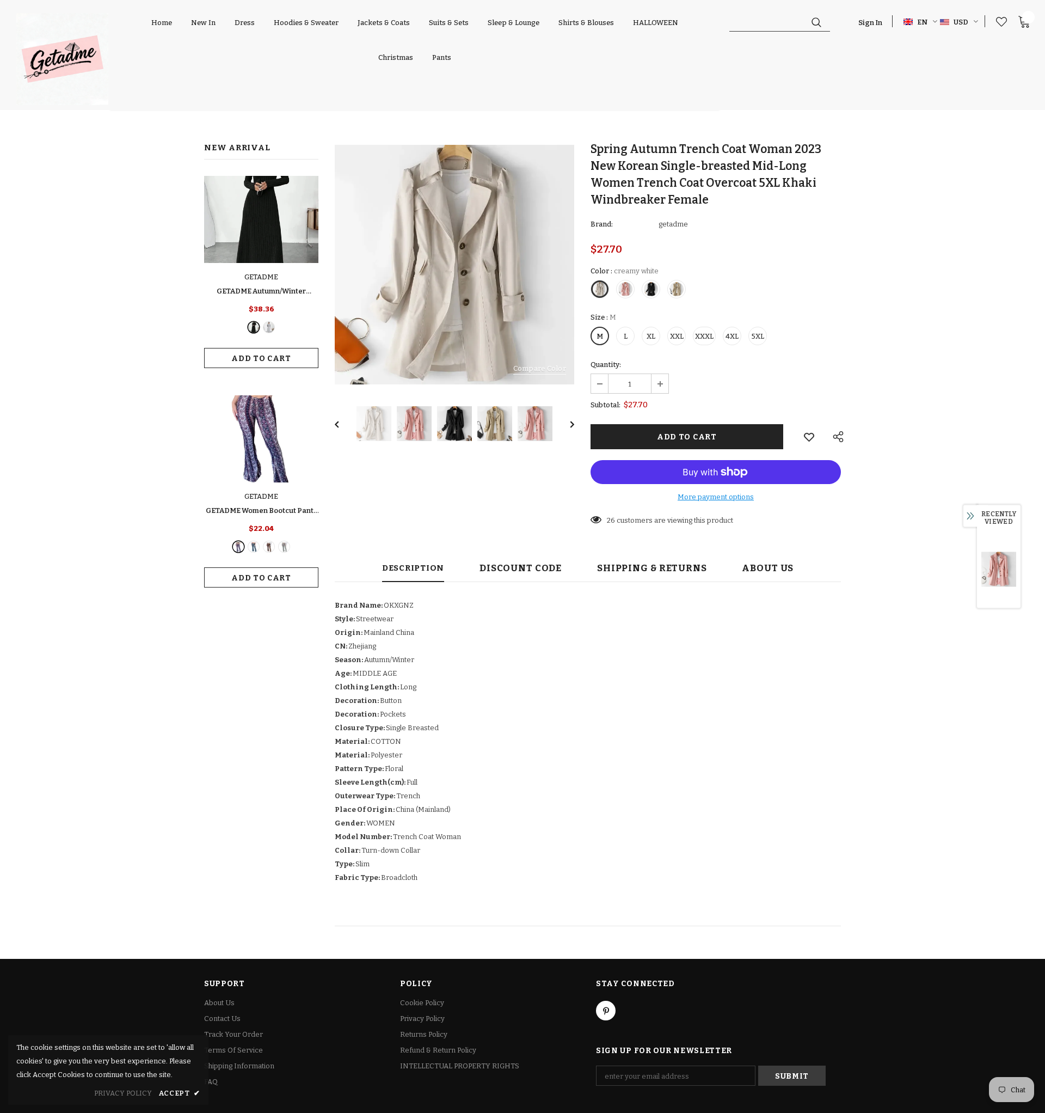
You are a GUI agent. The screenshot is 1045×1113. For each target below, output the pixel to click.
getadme (673, 224)
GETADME (261, 277)
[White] (284, 546)
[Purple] (238, 546)
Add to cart (261, 358)
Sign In (870, 23)
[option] (454, 264)
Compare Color (539, 368)
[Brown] (268, 546)
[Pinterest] (606, 1010)
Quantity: (606, 364)
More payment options (716, 497)
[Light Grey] (268, 327)
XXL (677, 336)
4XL (732, 336)
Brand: (602, 224)
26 (611, 520)
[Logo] (62, 59)
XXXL (704, 336)
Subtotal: (605, 405)
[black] (253, 327)
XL (651, 336)
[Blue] (253, 546)
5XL (758, 336)
